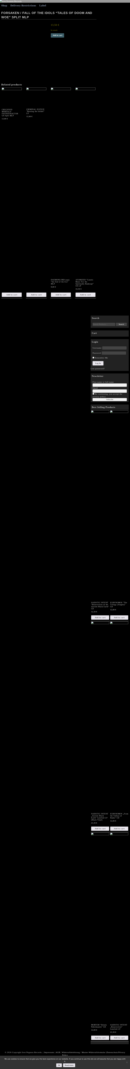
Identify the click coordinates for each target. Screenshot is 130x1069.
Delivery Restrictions (23, 5)
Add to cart (57, 35)
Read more (69, 1065)
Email (95, 388)
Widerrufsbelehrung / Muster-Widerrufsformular (83, 1052)
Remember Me (101, 358)
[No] (127, 1062)
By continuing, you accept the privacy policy (107, 395)
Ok (59, 1065)
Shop (4, 5)
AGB (58, 1052)
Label (42, 5)
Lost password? (98, 369)
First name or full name (103, 382)
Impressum (49, 1052)
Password (97, 353)
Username (97, 348)
